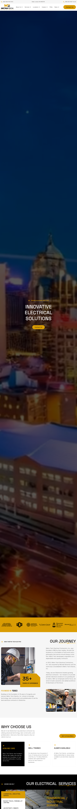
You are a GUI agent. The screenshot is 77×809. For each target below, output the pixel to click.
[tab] (13, 794)
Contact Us (69, 7)
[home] (7, 7)
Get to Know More (67, 736)
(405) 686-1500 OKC (7, 1)
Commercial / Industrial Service (57, 801)
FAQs (51, 7)
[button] (19, 7)
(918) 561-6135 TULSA (69, 1)
